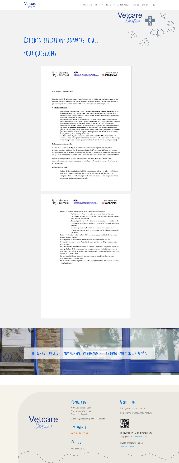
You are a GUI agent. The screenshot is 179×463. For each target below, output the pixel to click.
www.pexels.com (127, 446)
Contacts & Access (121, 5)
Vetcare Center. (141, 436)
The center (87, 5)
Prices (108, 5)
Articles (136, 5)
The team (99, 5)
